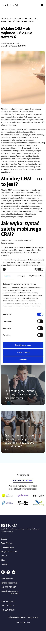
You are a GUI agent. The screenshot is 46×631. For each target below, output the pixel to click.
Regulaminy (33, 617)
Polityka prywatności (17, 617)
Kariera (4, 556)
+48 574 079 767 (8, 610)
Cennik (4, 539)
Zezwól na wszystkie (23, 345)
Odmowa (23, 360)
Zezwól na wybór (23, 352)
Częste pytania (7, 547)
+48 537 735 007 (8, 587)
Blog (14, 19)
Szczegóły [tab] (21, 276)
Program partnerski (9, 551)
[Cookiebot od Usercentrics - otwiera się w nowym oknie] (33, 269)
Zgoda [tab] (7, 276)
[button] (42, 5)
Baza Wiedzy (6, 543)
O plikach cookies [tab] (36, 276)
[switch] (40, 321)
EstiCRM (5, 19)
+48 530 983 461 (8, 606)
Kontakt (4, 564)
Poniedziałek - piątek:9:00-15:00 (10, 592)
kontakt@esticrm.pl (9, 583)
